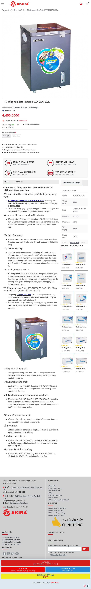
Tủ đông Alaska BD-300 (81, 285)
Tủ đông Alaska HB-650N (81, 368)
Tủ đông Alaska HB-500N (67, 348)
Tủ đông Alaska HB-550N (81, 348)
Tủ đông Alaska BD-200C (67, 285)
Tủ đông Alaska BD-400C (81, 306)
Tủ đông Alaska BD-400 (67, 306)
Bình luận (18, 182)
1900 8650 (54, 583)
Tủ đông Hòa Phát (17, 10)
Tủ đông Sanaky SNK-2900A (67, 265)
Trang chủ (5, 10)
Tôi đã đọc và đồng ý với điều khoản (62, 554)
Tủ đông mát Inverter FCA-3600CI (67, 327)
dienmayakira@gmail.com (19, 503)
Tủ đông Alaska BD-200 (81, 265)
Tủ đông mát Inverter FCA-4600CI (81, 327)
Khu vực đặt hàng (8, 132)
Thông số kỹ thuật (71, 183)
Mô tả (7, 182)
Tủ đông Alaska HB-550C (67, 368)
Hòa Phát (11, 127)
